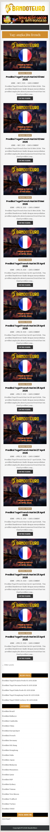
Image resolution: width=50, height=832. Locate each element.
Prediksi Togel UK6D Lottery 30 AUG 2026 (19, 700)
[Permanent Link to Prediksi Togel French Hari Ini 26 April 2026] (25, 491)
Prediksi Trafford (9, 799)
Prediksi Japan (8, 760)
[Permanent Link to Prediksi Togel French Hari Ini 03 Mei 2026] (25, 56)
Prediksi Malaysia (9, 765)
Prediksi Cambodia (10, 721)
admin (13, 83)
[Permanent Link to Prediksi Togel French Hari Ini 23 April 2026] (25, 616)
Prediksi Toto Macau (10, 794)
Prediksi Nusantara (10, 770)
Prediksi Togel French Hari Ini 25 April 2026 (25, 576)
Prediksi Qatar (8, 775)
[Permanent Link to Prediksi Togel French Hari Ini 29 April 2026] (25, 305)
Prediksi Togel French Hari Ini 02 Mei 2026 (25, 140)
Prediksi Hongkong (10, 750)
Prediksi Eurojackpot (11, 731)
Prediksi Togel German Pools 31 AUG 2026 (19, 685)
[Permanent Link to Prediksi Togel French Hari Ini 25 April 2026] (25, 553)
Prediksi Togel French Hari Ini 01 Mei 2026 (25, 203)
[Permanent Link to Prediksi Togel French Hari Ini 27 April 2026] (25, 429)
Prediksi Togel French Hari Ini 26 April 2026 (25, 514)
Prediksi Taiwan (8, 789)
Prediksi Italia (8, 755)
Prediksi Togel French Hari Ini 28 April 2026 (25, 389)
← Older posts (8, 665)
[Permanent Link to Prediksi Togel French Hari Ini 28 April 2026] (25, 367)
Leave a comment (33, 83)
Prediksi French (25, 73)
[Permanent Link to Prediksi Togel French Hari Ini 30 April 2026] (25, 242)
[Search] (47, 27)
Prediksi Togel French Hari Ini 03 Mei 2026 (25, 78)
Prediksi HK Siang (9, 745)
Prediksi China (8, 726)
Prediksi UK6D (8, 809)
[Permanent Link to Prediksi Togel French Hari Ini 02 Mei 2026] (25, 118)
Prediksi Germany (9, 740)
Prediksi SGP (7, 780)
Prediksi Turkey (9, 804)
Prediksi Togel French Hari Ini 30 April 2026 (25, 265)
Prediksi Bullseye (9, 716)
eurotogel (6, 819)
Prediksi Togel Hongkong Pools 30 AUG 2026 (20, 695)
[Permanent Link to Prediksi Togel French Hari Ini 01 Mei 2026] (25, 180)
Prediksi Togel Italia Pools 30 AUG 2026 (18, 690)
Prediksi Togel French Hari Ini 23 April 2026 (25, 638)
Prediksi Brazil (8, 711)
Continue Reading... (25, 98)
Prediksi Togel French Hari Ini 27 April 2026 (25, 451)
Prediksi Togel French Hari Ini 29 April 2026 (25, 327)
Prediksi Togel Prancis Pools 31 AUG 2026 (19, 681)
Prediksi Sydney (9, 784)
